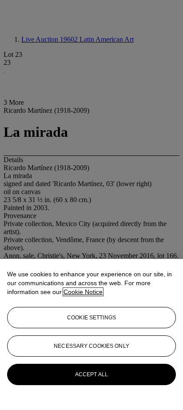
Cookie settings (91, 317)
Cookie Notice (83, 291)
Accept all (91, 374)
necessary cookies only (91, 346)
